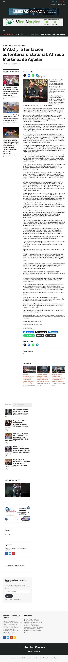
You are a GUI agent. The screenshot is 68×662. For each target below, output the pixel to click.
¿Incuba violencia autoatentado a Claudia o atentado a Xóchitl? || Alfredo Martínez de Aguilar (43, 378)
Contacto (37, 651)
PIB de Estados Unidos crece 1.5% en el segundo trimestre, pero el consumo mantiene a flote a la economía (17, 463)
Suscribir (8, 596)
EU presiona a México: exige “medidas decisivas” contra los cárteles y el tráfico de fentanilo (16, 424)
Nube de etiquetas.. (20, 405)
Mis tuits (7, 534)
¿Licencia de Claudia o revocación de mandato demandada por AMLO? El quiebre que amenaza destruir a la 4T (11, 91)
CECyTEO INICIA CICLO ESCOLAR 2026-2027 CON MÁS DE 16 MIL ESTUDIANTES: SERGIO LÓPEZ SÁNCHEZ (17, 437)
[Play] (17, 490)
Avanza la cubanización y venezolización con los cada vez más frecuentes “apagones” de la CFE (11, 117)
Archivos (30, 651)
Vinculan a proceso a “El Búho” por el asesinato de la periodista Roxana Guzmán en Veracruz (21, 412)
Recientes (8, 405)
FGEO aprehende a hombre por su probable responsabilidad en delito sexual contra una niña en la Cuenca (17, 450)
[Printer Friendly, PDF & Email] (41, 76)
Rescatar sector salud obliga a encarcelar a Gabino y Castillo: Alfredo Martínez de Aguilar (58, 378)
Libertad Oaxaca (34, 647)
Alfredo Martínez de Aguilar (14, 45)
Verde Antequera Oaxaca (50, 658)
